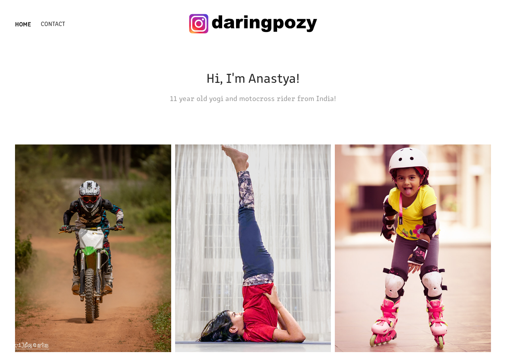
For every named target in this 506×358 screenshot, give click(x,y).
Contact (53, 23)
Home (23, 23)
